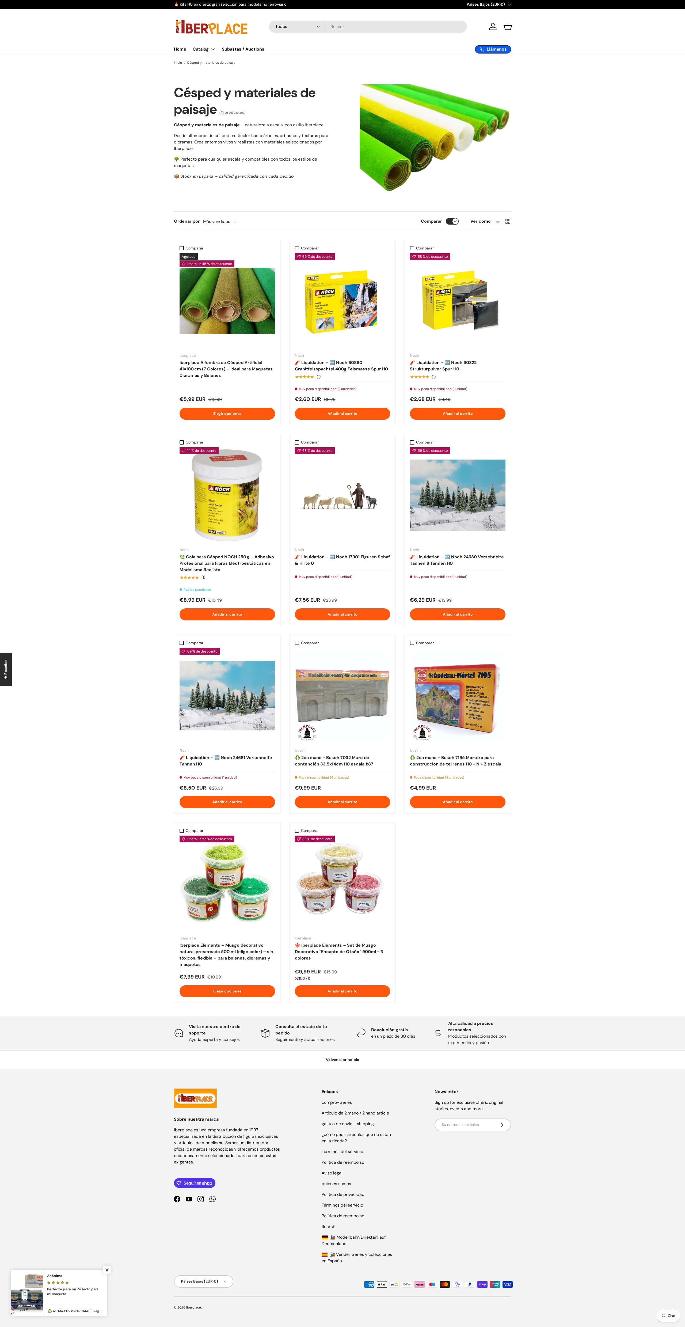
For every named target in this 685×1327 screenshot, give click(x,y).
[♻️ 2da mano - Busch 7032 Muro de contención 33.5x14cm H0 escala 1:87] (342, 696)
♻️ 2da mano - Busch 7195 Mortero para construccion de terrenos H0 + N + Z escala (455, 761)
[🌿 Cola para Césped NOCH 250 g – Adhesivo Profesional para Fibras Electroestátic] (227, 495)
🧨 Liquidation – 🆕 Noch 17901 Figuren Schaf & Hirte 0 (342, 560)
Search (328, 1226)
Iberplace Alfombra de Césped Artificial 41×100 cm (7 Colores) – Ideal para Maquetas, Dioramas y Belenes (227, 369)
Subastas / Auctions (243, 49)
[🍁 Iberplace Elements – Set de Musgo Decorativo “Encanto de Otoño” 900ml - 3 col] (342, 883)
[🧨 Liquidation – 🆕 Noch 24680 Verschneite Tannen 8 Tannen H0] (457, 495)
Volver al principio (342, 1059)
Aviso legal (332, 1173)
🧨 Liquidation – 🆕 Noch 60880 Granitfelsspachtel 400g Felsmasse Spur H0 (341, 366)
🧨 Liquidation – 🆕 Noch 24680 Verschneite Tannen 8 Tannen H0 (457, 560)
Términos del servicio (342, 1151)
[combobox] (368, 27)
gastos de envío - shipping (348, 1124)
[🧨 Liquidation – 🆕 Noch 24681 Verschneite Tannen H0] (227, 696)
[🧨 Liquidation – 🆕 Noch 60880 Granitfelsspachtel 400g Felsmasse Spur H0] (342, 301)
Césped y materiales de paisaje (211, 62)
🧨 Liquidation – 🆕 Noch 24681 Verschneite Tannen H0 (226, 761)
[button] (508, 26)
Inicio (178, 62)
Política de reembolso (343, 1162)
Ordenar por (187, 221)
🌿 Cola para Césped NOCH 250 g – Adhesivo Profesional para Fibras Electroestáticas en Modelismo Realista (227, 563)
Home (180, 49)
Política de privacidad (343, 1194)
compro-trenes (337, 1102)
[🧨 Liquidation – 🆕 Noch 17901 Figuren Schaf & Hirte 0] (342, 495)
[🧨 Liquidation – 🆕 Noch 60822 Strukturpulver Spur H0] (457, 301)
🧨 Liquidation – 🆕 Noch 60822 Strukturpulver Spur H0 (443, 366)
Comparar (431, 221)
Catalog (201, 49)
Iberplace (193, 1307)
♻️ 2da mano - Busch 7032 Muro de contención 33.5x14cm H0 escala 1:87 (334, 761)
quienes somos (336, 1183)
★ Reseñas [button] (5, 669)
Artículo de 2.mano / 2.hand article (355, 1113)
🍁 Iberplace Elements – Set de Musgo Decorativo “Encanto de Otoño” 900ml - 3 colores (339, 951)
